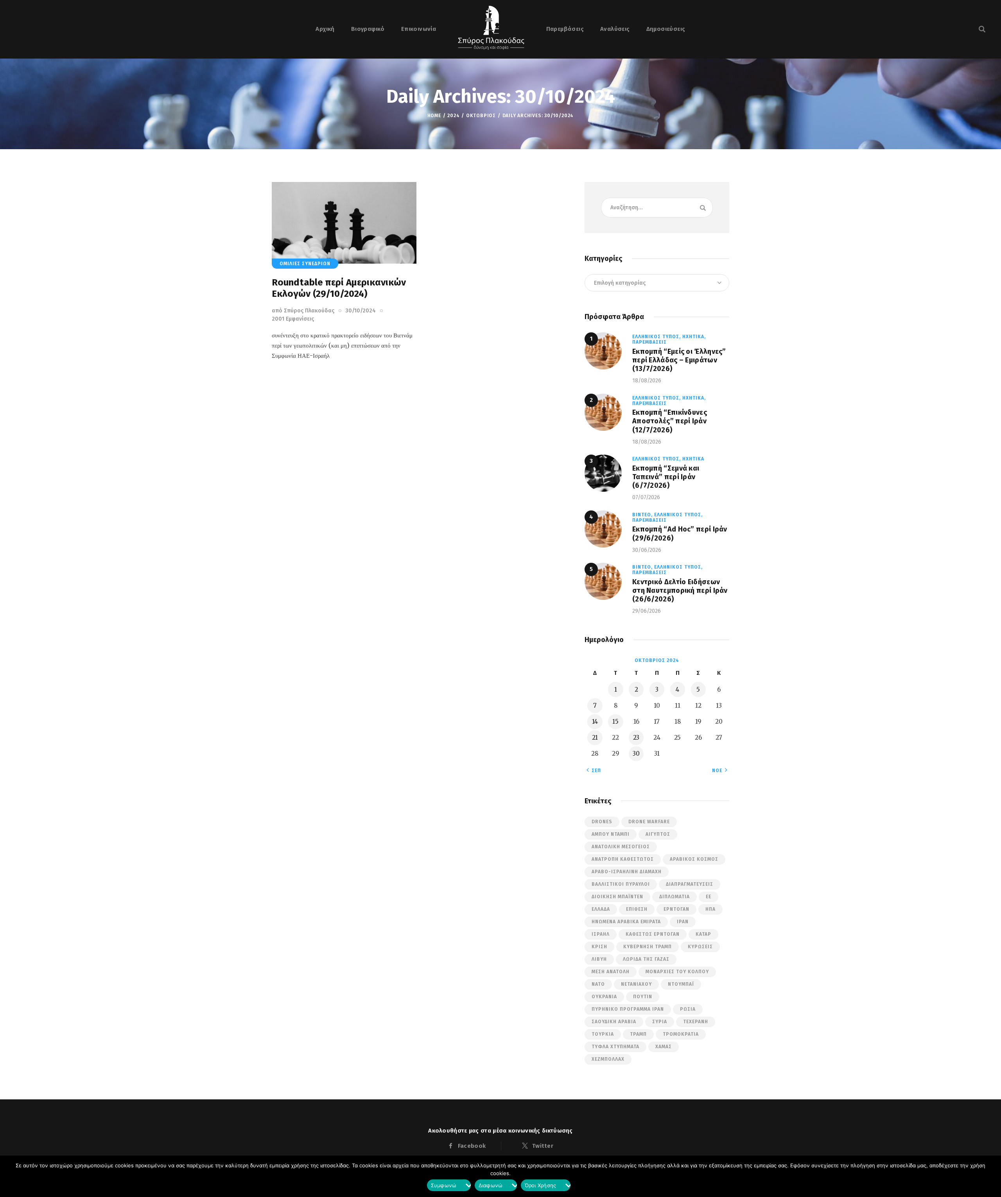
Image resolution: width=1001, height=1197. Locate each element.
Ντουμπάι (681, 984)
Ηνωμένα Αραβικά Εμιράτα (626, 921)
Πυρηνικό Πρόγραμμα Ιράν (628, 1009)
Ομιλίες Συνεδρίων (305, 263)
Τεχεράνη (695, 1021)
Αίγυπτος (658, 834)
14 (595, 721)
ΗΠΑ (710, 909)
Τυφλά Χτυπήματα (615, 1046)
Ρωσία (688, 1009)
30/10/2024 (360, 310)
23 (636, 737)
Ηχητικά (693, 459)
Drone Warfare (649, 821)
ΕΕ (708, 896)
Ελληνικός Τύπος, (657, 336)
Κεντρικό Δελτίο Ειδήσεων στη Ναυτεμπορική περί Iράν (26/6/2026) (680, 590)
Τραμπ (638, 1034)
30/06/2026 (646, 550)
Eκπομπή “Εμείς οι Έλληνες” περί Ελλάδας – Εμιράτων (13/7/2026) (679, 360)
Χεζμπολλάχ (608, 1059)
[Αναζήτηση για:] (657, 207)
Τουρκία (603, 1034)
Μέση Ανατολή (611, 971)
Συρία (659, 1021)
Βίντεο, (643, 514)
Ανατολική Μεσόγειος (621, 846)
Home (434, 115)
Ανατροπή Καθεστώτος (623, 859)
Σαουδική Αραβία (614, 1021)
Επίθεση (637, 909)
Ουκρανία (604, 996)
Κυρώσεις (700, 946)
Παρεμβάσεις (649, 342)
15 (615, 721)
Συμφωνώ (444, 1186)
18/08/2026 (646, 380)
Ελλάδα (601, 909)
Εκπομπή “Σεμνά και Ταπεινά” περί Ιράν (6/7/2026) (665, 477)
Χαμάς (663, 1046)
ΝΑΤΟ (598, 984)
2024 (453, 115)
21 (595, 737)
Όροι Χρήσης (540, 1186)
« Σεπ (594, 770)
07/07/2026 (646, 497)
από (303, 310)
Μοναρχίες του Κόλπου (677, 971)
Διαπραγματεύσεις (689, 884)
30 (636, 753)
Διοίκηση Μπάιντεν (617, 896)
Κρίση (599, 946)
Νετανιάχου (636, 984)
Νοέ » (719, 770)
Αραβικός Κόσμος (694, 859)
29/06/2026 (646, 611)
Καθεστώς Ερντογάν (653, 934)
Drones (602, 821)
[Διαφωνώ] (568, 1187)
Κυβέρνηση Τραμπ (647, 946)
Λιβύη (599, 959)
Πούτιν (642, 996)
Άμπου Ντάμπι (611, 834)
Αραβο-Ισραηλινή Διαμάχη (627, 871)
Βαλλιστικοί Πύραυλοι (621, 884)
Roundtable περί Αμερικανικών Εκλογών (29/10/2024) (339, 288)
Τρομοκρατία (681, 1034)
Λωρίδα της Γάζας (646, 959)
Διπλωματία (674, 896)
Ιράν (683, 921)
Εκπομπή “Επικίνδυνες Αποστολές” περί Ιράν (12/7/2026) (669, 421)
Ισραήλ (601, 934)
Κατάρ (703, 934)
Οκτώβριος (481, 115)
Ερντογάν (676, 909)
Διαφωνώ (491, 1186)
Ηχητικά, (694, 336)
